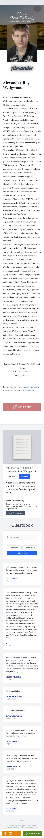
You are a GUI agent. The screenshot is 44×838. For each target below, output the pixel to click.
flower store (29, 390)
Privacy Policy (15, 828)
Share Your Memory (15, 513)
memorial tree (31, 386)
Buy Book (24, 476)
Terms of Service (28, 828)
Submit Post (22, 553)
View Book (11, 476)
